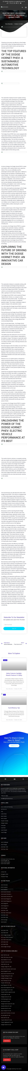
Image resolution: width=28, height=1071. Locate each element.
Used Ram (3, 827)
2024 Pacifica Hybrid (5, 862)
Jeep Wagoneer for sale (6, 985)
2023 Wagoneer (4, 903)
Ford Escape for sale (5, 994)
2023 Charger (4, 844)
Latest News (4, 813)
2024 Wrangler (4, 908)
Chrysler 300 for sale (5, 982)
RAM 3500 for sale (5, 964)
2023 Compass (4, 887)
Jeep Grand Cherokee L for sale (8, 1013)
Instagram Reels (4, 874)
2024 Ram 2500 (4, 915)
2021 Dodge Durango (6, 935)
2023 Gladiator (4, 889)
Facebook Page (4, 876)
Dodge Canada (4, 823)
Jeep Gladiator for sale (6, 959)
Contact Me (3, 872)
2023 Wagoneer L (5, 905)
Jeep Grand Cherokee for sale (7, 973)
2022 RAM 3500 (4, 932)
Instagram (23, 779)
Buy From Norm (17, 1068)
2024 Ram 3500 (4, 849)
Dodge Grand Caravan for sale (7, 1003)
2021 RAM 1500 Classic (6, 939)
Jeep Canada (4, 816)
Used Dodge (4, 832)
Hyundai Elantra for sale (6, 1006)
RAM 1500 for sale (5, 955)
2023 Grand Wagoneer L (6, 901)
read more (6, 1040)
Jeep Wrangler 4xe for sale (7, 989)
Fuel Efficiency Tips (14, 708)
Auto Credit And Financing (6, 807)
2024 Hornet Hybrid (5, 863)
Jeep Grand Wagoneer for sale (7, 987)
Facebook (5, 779)
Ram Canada (4, 818)
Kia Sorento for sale (5, 1001)
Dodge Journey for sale (6, 996)
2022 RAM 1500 (4, 930)
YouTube (15, 779)
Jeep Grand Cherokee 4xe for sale (8, 969)
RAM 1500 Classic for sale (6, 957)
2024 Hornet (4, 922)
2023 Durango (4, 919)
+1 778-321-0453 (12, 3)
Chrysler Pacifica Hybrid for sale (8, 992)
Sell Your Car (4, 809)
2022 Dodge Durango (6, 946)
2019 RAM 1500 (4, 942)
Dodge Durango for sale (6, 978)
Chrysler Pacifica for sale (6, 962)
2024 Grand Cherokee (6, 891)
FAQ (2, 811)
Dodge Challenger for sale (7, 976)
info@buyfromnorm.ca (20, 1)
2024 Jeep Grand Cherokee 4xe (8, 859)
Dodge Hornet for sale (6, 1024)
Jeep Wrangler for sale (6, 971)
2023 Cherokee (4, 885)
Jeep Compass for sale (6, 1010)
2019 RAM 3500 (4, 944)
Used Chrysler (4, 830)
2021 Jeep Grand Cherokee (7, 937)
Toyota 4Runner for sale (6, 1020)
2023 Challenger (4, 842)
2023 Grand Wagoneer (6, 898)
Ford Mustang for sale (6, 999)
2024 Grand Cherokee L (6, 894)
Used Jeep (3, 825)
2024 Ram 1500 (4, 847)
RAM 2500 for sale (5, 1017)
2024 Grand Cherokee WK (6, 896)
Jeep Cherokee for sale (6, 980)
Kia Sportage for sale (5, 1015)
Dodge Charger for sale (6, 966)
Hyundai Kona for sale (6, 1008)
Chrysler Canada (4, 820)
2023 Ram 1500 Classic (6, 912)
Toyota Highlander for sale (7, 1022)
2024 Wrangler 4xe (5, 860)
